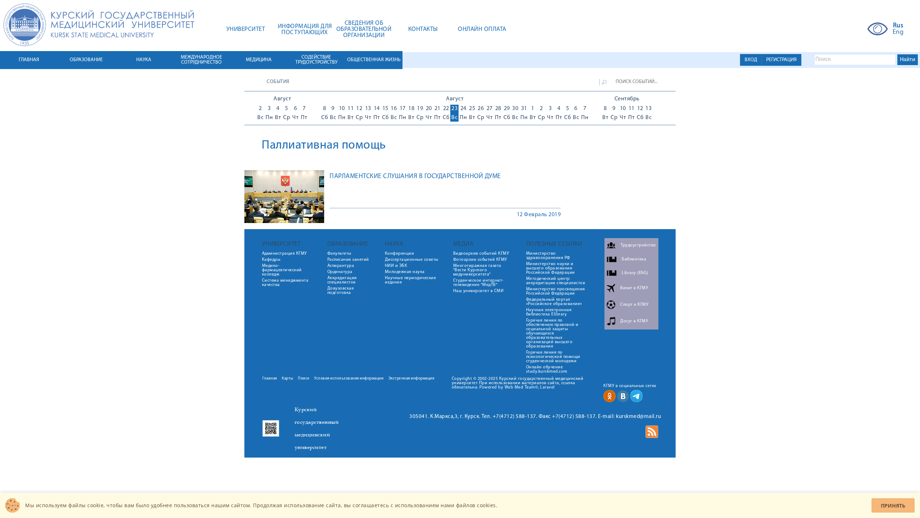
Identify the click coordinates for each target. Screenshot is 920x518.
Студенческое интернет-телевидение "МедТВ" (478, 282)
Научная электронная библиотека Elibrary (549, 312)
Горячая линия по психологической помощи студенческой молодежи (553, 356)
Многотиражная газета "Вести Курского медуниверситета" (477, 270)
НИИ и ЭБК (396, 266)
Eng (898, 32)
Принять (893, 505)
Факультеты (339, 253)
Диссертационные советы (411, 260)
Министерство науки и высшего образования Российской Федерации (550, 268)
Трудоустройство (638, 245)
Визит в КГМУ (634, 288)
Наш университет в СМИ (478, 291)
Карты (287, 379)
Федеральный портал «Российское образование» (554, 301)
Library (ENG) (635, 273)
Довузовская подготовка (340, 290)
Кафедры (271, 260)
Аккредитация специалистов (342, 280)
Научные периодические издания (410, 280)
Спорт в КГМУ (634, 305)
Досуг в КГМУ (634, 321)
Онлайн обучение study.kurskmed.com (546, 369)
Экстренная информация (411, 379)
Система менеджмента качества (285, 282)
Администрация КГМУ (284, 253)
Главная (269, 379)
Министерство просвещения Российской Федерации (555, 291)
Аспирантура (340, 266)
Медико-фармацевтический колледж (282, 270)
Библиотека (634, 259)
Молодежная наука (405, 272)
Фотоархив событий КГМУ (480, 260)
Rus (898, 26)
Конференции (399, 253)
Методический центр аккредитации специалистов (555, 281)
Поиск (303, 379)
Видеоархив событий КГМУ (481, 253)
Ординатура (340, 272)
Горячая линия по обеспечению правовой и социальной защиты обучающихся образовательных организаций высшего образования (552, 333)
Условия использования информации (348, 379)
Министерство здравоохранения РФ (548, 255)
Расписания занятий (348, 260)
